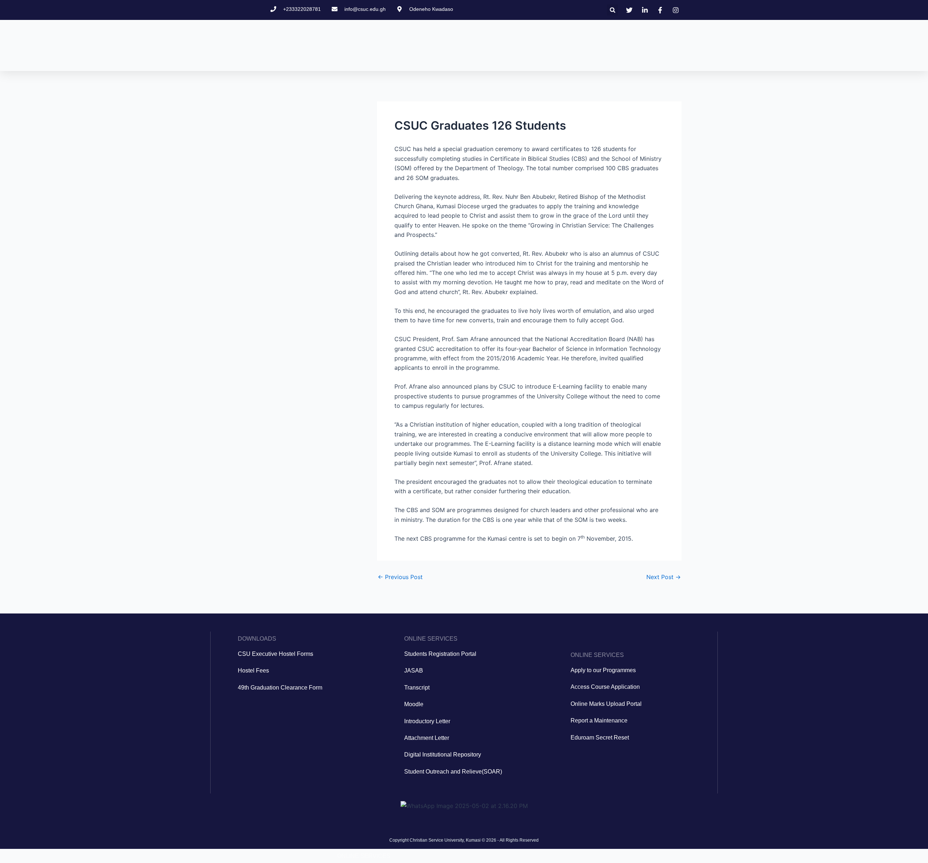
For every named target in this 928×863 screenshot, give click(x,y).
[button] (612, 10)
